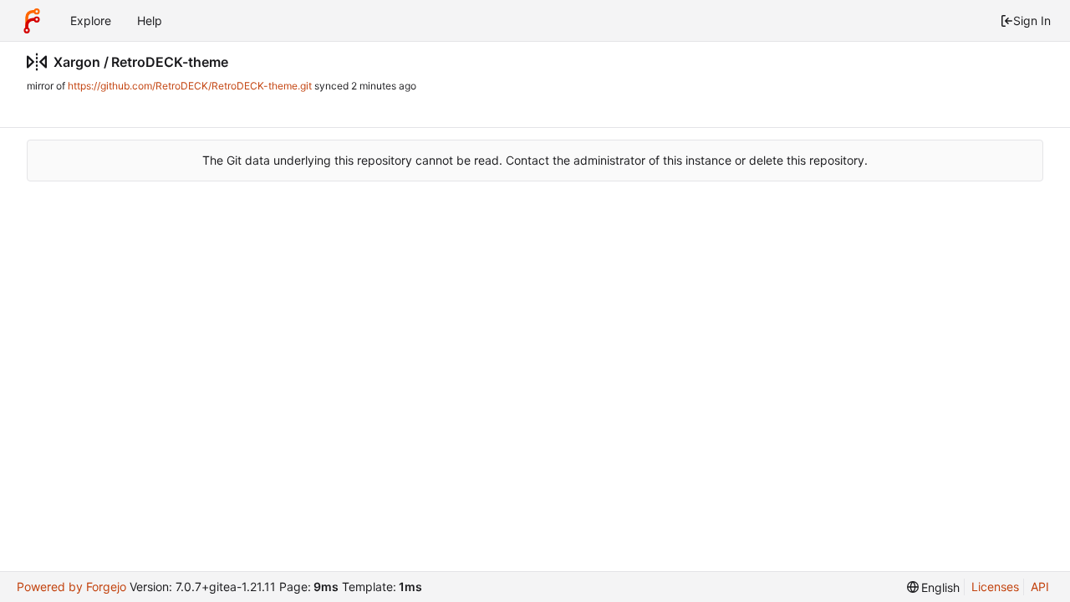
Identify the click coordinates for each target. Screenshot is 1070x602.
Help (149, 20)
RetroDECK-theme (169, 62)
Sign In (1032, 20)
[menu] (933, 587)
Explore (90, 20)
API (1040, 586)
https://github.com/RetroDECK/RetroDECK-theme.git (190, 85)
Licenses (995, 586)
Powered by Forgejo (71, 586)
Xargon (77, 62)
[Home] (31, 21)
